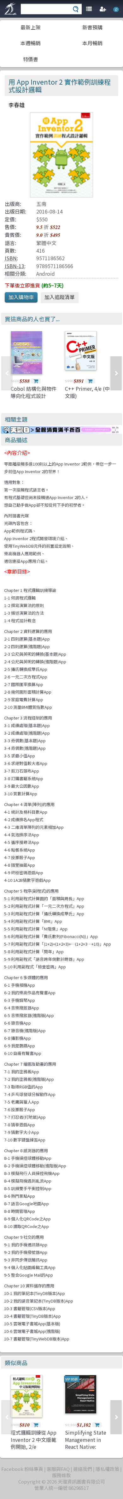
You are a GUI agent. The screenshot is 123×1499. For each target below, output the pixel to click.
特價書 (30, 59)
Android (45, 273)
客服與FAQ (58, 1469)
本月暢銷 (92, 43)
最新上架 (30, 27)
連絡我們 (82, 1469)
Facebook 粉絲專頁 (22, 1469)
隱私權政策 (107, 1469)
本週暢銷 (30, 43)
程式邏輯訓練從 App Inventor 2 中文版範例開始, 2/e (33, 1439)
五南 (41, 204)
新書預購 (92, 27)
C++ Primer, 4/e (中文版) (87, 392)
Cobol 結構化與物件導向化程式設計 (33, 392)
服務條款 (61, 1475)
